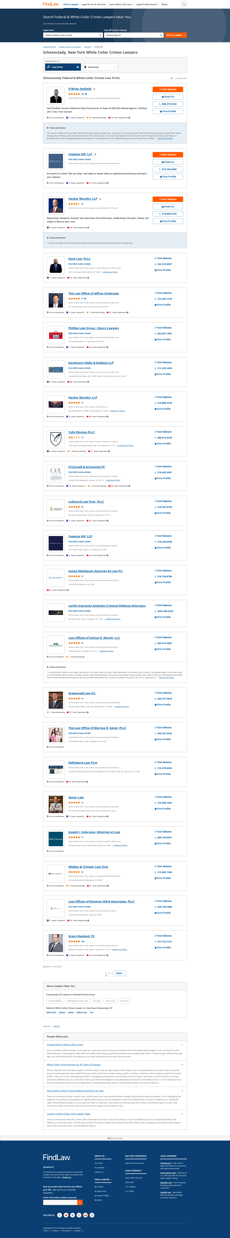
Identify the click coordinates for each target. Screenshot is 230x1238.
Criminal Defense (55, 1001)
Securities (97, 1001)
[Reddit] (85, 1215)
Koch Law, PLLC (79, 259)
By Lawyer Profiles (102, 1195)
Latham (62, 1012)
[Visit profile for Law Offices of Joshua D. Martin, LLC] (56, 645)
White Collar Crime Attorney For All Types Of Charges (74, 1064)
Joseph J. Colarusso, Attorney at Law (94, 832)
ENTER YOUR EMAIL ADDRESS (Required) (60, 1197)
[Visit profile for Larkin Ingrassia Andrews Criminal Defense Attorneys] (56, 613)
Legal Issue (48, 30)
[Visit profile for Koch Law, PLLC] (56, 265)
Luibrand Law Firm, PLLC (86, 501)
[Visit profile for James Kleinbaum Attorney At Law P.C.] (56, 578)
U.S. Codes (129, 1191)
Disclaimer (66, 1230)
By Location (99, 1187)
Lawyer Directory (49, 47)
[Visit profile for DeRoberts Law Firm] (56, 769)
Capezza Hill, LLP (80, 154)
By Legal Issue (100, 1191)
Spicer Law (76, 797)
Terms (46, 1230)
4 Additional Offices (119, 949)
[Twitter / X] (72, 1215)
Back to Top (116, 1138)
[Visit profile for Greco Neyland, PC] (56, 943)
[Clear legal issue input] (100, 35)
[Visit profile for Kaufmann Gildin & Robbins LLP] (56, 370)
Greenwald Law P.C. (82, 693)
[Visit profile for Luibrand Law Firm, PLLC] (56, 508)
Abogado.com (166, 1182)
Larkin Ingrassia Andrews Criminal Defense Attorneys (107, 606)
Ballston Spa (82, 1012)
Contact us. (66, 1177)
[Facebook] (59, 1215)
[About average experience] (129, 117)
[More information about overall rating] (86, 94)
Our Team (99, 1163)
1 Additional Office (112, 480)
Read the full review (165, 138)
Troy (91, 1012)
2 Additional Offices (110, 272)
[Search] (184, 4)
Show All (46, 1026)
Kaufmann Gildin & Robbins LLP (91, 363)
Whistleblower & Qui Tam (77, 1001)
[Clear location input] (161, 35)
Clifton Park (51, 1012)
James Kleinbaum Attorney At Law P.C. (95, 571)
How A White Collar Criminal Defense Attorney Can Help (75, 1090)
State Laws (129, 1182)
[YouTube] (66, 1215)
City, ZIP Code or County (115, 30)
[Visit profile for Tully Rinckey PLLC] (56, 439)
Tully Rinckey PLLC (81, 432)
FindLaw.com (165, 1163)
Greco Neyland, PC (81, 936)
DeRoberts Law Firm (82, 763)
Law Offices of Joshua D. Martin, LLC (94, 638)
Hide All (56, 1026)
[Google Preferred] (92, 1215)
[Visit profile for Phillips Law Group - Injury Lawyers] (56, 335)
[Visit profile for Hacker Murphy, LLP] (56, 205)
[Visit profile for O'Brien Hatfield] (56, 96)
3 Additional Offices (117, 411)
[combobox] (73, 35)
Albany (71, 1012)
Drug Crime (110, 1001)
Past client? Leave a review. (79, 159)
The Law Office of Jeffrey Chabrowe (93, 293)
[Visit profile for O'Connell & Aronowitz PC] (56, 474)
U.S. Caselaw (130, 1187)
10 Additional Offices (125, 445)
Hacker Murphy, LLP (82, 199)
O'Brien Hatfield (79, 89)
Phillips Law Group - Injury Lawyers (93, 328)
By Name (98, 1200)
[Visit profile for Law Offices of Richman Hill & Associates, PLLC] (56, 908)
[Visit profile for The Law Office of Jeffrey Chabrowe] (56, 300)
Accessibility (99, 1167)
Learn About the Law (133, 1178)
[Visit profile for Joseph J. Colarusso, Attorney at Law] (56, 839)
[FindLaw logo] (52, 4)
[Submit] (80, 1202)
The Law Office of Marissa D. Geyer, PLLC (97, 728)
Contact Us (99, 1172)
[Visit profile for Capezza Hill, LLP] (56, 161)
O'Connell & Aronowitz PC (86, 467)
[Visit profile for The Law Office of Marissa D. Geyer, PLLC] (56, 735)
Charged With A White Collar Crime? (65, 1044)
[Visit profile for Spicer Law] (56, 804)
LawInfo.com (165, 1192)
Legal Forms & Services (134, 1163)
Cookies (77, 1230)
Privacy (55, 1230)
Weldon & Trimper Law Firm (88, 867)
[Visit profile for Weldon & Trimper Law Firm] (56, 874)
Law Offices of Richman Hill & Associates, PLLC (101, 901)
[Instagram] (79, 1215)
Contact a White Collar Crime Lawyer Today (68, 1113)
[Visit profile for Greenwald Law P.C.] (56, 700)
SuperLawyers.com (168, 1173)
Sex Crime (125, 1001)
